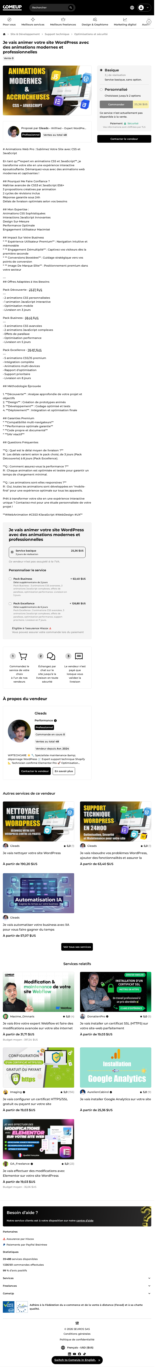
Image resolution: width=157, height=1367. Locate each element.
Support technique (57, 34)
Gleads (43, 128)
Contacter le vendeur (124, 138)
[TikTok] (84, 1354)
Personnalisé (116, 89)
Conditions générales (77, 1333)
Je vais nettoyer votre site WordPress (32, 853)
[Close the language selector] (99, 1360)
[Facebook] (79, 1354)
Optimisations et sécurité (91, 34)
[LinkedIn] (69, 1354)
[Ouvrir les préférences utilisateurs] (147, 7)
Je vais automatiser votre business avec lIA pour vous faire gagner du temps (36, 927)
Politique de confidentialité (77, 1339)
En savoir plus (64, 771)
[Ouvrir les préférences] (132, 7)
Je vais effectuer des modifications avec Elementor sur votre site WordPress (34, 1173)
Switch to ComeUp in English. (75, 1360)
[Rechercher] (71, 7)
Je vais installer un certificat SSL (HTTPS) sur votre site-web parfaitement (114, 1026)
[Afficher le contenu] (149, 1278)
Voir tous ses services (77, 946)
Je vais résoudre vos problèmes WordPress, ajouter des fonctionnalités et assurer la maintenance (113, 857)
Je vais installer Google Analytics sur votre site (115, 1099)
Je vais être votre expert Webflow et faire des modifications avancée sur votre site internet (38, 1026)
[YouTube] (74, 1354)
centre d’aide (84, 1220)
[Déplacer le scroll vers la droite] (149, 22)
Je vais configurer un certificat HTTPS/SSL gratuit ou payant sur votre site (35, 1101)
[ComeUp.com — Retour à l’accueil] (12, 7)
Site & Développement (25, 34)
